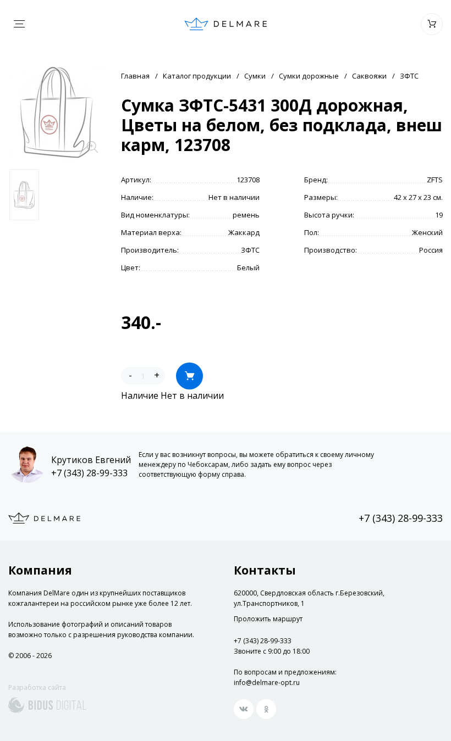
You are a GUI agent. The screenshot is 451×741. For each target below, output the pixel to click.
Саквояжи (369, 76)
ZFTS (435, 180)
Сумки (255, 76)
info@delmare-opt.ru (267, 682)
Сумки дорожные (309, 76)
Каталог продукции (197, 76)
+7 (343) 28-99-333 (89, 473)
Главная (135, 76)
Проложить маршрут (268, 619)
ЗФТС (409, 76)
